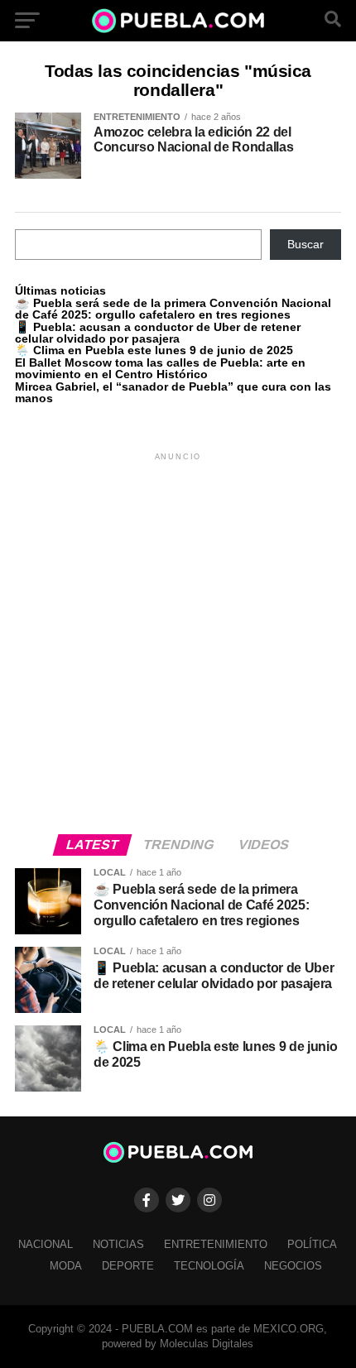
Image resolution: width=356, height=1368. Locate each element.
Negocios (293, 1266)
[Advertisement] (178, 642)
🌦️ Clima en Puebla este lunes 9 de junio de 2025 (154, 350)
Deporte (128, 1266)
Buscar (305, 244)
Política (312, 1244)
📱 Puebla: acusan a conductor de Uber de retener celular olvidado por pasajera (158, 332)
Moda (66, 1266)
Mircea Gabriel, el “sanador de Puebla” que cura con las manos (173, 392)
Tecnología (209, 1266)
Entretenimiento (215, 1244)
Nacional (45, 1244)
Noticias (118, 1244)
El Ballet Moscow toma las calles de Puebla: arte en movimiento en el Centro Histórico (160, 368)
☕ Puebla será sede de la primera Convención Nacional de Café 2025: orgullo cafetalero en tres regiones (173, 308)
